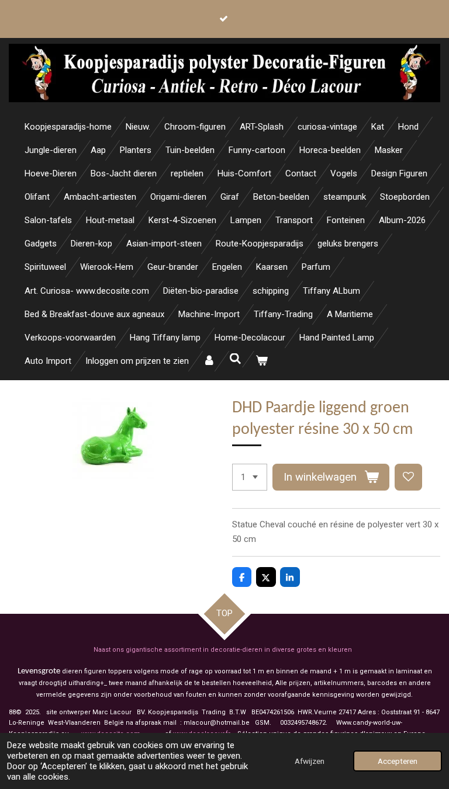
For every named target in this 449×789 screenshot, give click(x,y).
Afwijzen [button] (309, 761)
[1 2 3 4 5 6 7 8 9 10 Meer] (249, 477)
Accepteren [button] (397, 761)
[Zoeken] (235, 359)
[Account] (209, 361)
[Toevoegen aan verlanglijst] (408, 477)
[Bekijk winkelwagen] (261, 361)
